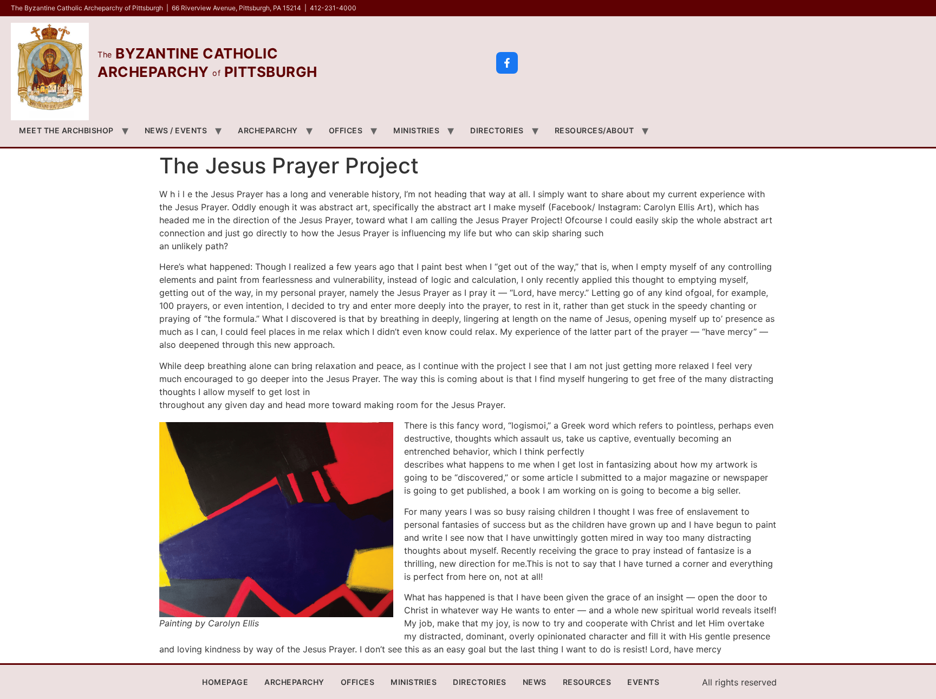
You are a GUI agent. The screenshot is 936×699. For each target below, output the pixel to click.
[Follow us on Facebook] (507, 63)
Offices (346, 130)
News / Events (176, 130)
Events (643, 682)
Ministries (416, 130)
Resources (587, 682)
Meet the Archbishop (66, 130)
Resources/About (594, 130)
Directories (497, 130)
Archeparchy (268, 130)
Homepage (225, 682)
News (535, 682)
